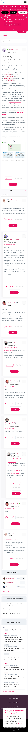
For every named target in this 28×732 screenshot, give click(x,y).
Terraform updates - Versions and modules (12, 610)
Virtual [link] (11, 629)
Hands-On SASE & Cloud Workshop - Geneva (11, 685)
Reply (13, 184)
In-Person (6, 644)
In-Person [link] (17, 629)
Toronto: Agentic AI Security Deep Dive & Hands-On (14, 649)
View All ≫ (5, 591)
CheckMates (8, 691)
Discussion (5, 35)
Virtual (5, 633)
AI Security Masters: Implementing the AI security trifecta (14, 678)
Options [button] (25, 35)
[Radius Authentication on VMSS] (2, 190)
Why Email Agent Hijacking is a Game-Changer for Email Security (14, 668)
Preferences (22, 12)
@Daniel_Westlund (11, 462)
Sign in (6, 716)
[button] (5, 12)
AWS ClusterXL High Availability (12, 614)
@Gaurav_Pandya (8, 350)
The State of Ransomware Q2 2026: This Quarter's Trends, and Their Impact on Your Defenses (13, 639)
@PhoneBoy (17, 470)
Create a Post (22, 31)
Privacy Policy (23, 8)
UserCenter (14, 730)
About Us (22, 729)
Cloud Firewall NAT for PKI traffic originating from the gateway (12, 604)
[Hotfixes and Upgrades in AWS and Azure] (25, 190)
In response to (9, 244)
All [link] (6, 629)
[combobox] (14, 41)
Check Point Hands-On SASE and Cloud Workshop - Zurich (14, 659)
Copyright (10, 729)
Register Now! (12, 25)
